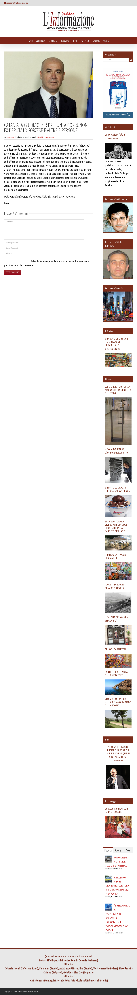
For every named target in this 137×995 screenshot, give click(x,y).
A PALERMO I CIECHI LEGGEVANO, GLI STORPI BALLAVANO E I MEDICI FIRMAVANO (117, 885)
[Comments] (128, 850)
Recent (118, 850)
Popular (108, 850)
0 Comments (49, 137)
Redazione (10, 137)
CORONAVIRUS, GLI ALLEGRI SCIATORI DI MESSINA (117, 861)
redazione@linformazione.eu (17, 3)
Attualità (40, 137)
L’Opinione (109, 331)
